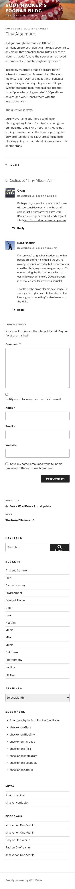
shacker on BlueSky (22, 734)
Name (10, 407)
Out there (11, 652)
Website (11, 445)
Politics (10, 667)
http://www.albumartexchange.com (45, 220)
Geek (8, 607)
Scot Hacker (26, 243)
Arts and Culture (16, 570)
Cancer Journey (15, 585)
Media (9, 630)
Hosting (10, 622)
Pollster (10, 674)
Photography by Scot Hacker (28, 720)
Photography (13, 659)
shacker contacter (17, 802)
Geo (8, 615)
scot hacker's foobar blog (26, 8)
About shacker (14, 795)
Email (10, 426)
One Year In (27, 825)
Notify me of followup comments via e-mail (33, 399)
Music (15, 165)
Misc (8, 637)
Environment (13, 593)
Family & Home (15, 600)
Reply (20, 228)
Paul (8, 847)
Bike (8, 578)
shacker (42, 28)
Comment (13, 344)
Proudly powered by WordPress (23, 880)
